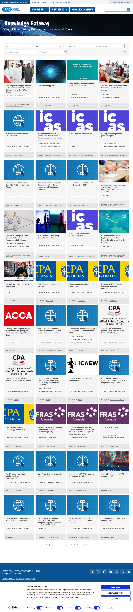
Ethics (73, 146)
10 (74, 545)
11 (78, 545)
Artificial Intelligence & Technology (51, 97)
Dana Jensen (19, 106)
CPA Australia (49, 301)
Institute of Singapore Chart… (54, 205)
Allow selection (115, 593)
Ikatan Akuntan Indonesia (117, 400)
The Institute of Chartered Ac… (86, 155)
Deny (115, 599)
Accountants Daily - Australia (54, 350)
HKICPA (112, 350)
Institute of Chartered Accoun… (118, 155)
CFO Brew (80, 350)
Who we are (38, 9)
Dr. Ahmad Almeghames (23, 104)
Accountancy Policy (109, 144)
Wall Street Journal (83, 537)
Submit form (128, 9)
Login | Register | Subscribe (60, 2)
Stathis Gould (22, 255)
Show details (108, 608)
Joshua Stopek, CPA (110, 205)
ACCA (15, 350)
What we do (58, 9)
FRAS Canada (51, 446)
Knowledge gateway (82, 9)
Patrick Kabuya (118, 256)
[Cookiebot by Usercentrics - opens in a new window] (13, 608)
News (45, 2)
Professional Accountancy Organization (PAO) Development (19, 96)
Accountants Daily (82, 205)
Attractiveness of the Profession (50, 144)
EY (15, 537)
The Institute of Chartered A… (54, 155)
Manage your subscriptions (12, 574)
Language (35, 2)
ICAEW (80, 400)
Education (74, 94)
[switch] (60, 608)
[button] (48, 46)
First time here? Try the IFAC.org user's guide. (18, 579)
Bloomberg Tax (18, 205)
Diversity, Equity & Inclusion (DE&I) (50, 146)
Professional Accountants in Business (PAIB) (19, 246)
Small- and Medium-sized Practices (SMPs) (51, 197)
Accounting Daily (18, 155)
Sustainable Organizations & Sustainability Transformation (19, 391)
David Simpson (117, 255)
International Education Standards (15, 2)
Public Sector (107, 246)
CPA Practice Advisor (52, 537)
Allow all (115, 587)
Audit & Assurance (45, 388)
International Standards (79, 97)
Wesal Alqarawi (10, 106)
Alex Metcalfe (110, 256)
